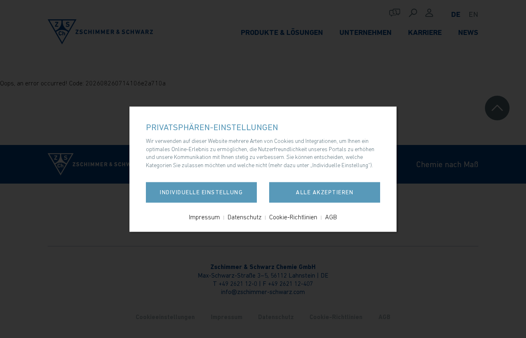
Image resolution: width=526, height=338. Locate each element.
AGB (331, 217)
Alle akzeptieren (324, 192)
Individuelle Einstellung (201, 192)
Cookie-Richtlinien (293, 217)
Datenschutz (244, 217)
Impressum (204, 217)
